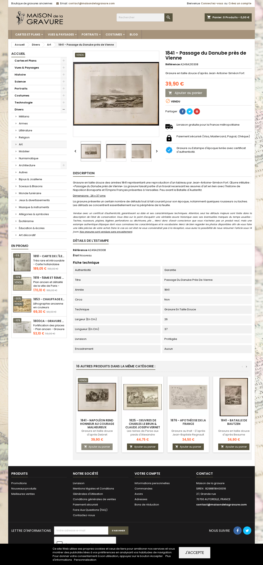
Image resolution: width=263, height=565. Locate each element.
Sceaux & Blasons (31, 186)
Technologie (23, 102)
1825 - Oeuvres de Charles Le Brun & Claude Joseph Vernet (142, 423)
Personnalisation (85, 560)
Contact (204, 473)
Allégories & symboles (34, 214)
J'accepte (194, 552)
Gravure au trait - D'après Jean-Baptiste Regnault (188, 433)
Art (21, 144)
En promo (19, 245)
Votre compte (147, 473)
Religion (24, 137)
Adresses (141, 499)
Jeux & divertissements (34, 200)
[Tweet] (190, 111)
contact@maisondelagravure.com (91, 3)
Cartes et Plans (27, 34)
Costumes (114, 34)
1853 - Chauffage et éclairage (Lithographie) (49, 299)
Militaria (24, 116)
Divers (19, 109)
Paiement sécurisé (85, 505)
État (76, 255)
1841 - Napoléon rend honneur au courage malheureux (97, 423)
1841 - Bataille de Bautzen (234, 422)
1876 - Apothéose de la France (188, 422)
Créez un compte (239, 3)
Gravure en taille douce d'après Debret (97, 433)
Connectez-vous (212, 3)
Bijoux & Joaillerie (30, 179)
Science (20, 82)
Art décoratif (27, 235)
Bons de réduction (147, 505)
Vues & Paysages (61, 34)
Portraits (90, 34)
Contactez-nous (84, 515)
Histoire (20, 75)
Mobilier (24, 151)
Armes (23, 123)
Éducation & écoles (32, 228)
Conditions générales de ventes (94, 499)
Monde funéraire (30, 193)
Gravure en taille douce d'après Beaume (234, 433)
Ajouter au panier (185, 93)
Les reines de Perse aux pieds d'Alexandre (142, 433)
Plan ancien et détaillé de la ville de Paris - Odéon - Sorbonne (48, 285)
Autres (23, 172)
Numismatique (28, 158)
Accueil (18, 53)
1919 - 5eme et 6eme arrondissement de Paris (49, 278)
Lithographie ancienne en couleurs (48, 305)
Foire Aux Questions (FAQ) (90, 510)
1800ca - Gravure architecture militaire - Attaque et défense (49, 321)
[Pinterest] (197, 111)
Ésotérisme (26, 221)
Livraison (78, 483)
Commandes (143, 489)
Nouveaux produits (23, 489)
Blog (134, 34)
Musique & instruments (34, 207)
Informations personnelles (152, 483)
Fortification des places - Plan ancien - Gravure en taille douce (49, 329)
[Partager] (182, 111)
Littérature (25, 130)
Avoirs (139, 494)
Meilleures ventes (23, 494)
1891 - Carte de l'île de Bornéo (49, 256)
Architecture (27, 165)
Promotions (19, 483)
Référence (172, 64)
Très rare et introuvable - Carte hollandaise (49, 262)
